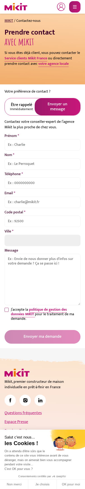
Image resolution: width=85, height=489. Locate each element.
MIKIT (9, 21)
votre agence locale (53, 64)
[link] (10, 400)
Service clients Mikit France (26, 58)
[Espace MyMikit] (61, 7)
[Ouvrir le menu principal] (74, 7)
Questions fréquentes (23, 413)
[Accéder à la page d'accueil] (17, 373)
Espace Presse (16, 421)
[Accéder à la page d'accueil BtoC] (16, 7)
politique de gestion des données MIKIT (39, 312)
